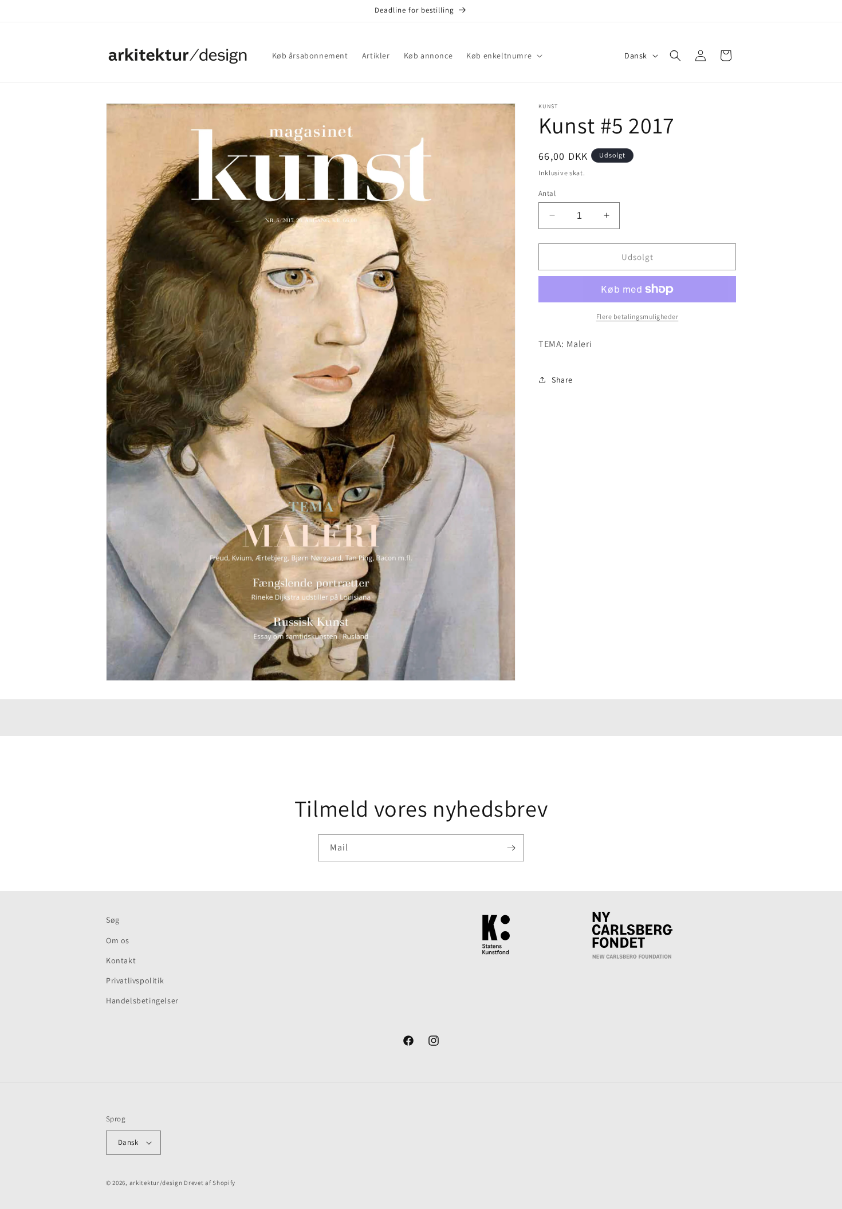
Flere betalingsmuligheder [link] (637, 316)
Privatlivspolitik (135, 980)
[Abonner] (511, 847)
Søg (113, 920)
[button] (503, 56)
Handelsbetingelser (142, 1000)
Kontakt (121, 960)
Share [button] (562, 379)
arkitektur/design (156, 1183)
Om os (117, 940)
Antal (547, 193)
